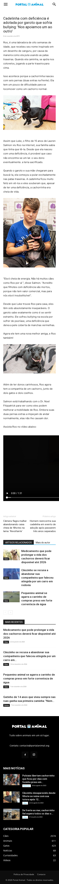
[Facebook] (25, 755)
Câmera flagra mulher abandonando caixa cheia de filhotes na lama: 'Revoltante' (15, 526)
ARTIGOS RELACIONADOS (18, 542)
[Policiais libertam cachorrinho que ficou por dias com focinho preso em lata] (11, 779)
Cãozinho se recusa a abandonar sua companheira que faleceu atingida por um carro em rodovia (37, 578)
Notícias (26, 786)
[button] (5, 4)
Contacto (41, 874)
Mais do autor (43, 542)
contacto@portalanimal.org (34, 745)
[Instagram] (34, 754)
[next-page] (11, 612)
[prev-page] (5, 612)
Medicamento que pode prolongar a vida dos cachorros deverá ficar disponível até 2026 (29, 633)
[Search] (54, 4)
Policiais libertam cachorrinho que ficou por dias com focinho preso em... (38, 778)
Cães (6, 559)
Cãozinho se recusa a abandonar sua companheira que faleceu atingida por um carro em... (29, 656)
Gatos (6, 705)
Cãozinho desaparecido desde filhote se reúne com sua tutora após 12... (38, 796)
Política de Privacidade (24, 874)
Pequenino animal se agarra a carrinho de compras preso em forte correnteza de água (29, 678)
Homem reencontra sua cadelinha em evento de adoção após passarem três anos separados (43, 526)
